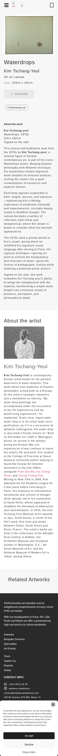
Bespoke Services (14, 639)
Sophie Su (10, 661)
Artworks (9, 634)
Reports (8, 665)
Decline (29, 744)
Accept (29, 735)
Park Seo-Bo (26, 471)
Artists (7, 670)
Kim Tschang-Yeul (26, 366)
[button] (53, 704)
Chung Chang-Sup (30, 475)
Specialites (10, 644)
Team (7, 656)
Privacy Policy (29, 752)
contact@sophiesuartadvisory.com (21, 693)
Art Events (10, 648)
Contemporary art (16, 107)
